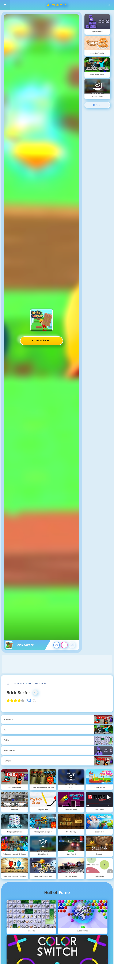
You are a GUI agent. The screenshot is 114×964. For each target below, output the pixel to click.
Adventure (19, 683)
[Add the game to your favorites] (35, 692)
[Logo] (57, 5)
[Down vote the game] (64, 645)
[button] (109, 5)
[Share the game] (72, 645)
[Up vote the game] (56, 645)
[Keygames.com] (8, 683)
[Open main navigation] (5, 5)
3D (29, 683)
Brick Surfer (40, 683)
